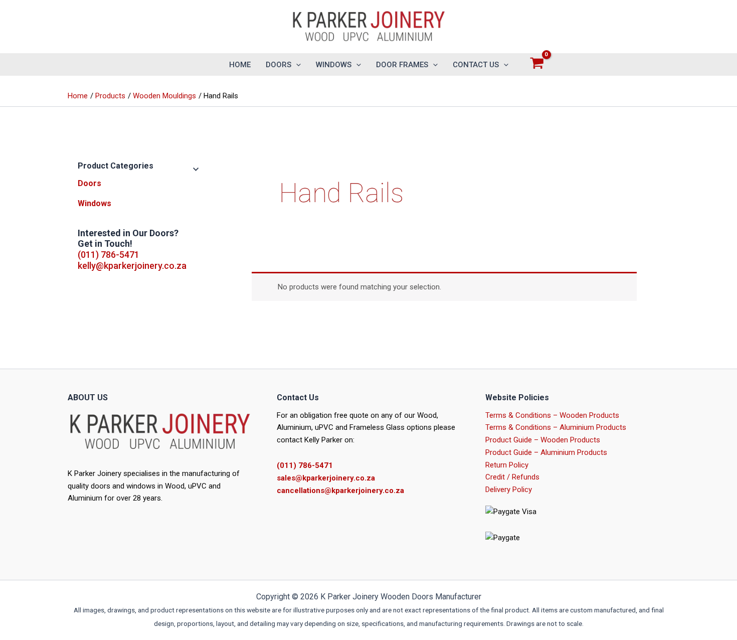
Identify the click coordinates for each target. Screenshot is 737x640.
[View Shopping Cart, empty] (537, 64)
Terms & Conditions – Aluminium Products (555, 427)
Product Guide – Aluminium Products (546, 452)
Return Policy (506, 464)
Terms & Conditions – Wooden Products (552, 415)
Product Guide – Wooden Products (542, 439)
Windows (94, 203)
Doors (89, 183)
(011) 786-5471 (108, 254)
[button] (296, 65)
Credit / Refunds (512, 477)
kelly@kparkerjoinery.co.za (132, 265)
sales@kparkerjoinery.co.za (326, 478)
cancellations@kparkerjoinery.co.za (340, 490)
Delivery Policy (508, 489)
